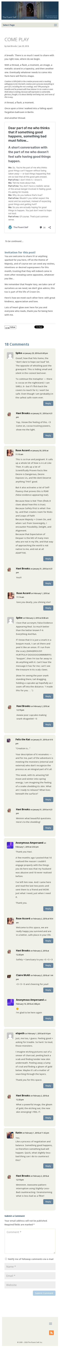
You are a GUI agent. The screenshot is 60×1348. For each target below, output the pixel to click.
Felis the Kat (23, 739)
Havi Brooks (12, 46)
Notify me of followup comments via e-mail (30, 1259)
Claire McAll (23, 975)
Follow (12, 327)
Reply (48, 403)
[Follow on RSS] (51, 1332)
